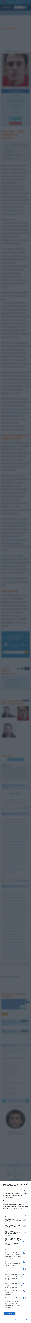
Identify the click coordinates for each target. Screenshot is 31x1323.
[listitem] (15, 1215)
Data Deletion (5, 1319)
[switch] (24, 1220)
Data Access (15, 1319)
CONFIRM (9, 1313)
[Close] (27, 1184)
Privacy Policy (25, 1319)
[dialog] (15, 1252)
